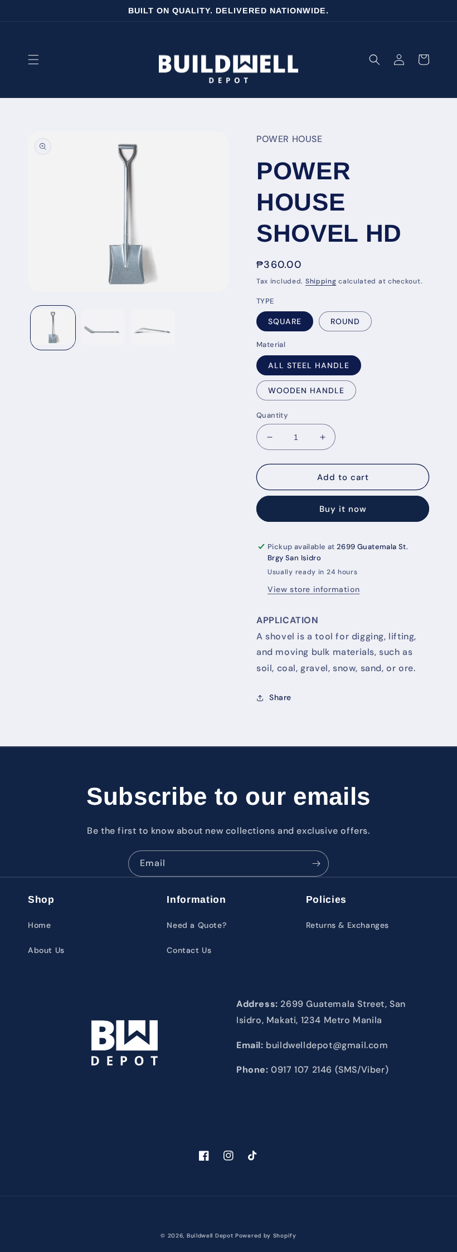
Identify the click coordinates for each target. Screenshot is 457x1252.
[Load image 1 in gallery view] (53, 328)
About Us (46, 950)
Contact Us (189, 950)
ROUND (345, 321)
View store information (313, 589)
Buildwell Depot (210, 1235)
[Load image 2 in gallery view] (103, 328)
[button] (33, 59)
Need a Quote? (196, 925)
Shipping (321, 281)
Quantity (272, 415)
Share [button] (280, 697)
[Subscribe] (316, 863)
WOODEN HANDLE (306, 390)
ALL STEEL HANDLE (308, 365)
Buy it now (343, 509)
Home (39, 925)
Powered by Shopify (265, 1235)
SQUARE (285, 321)
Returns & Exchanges (347, 925)
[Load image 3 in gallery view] (152, 328)
